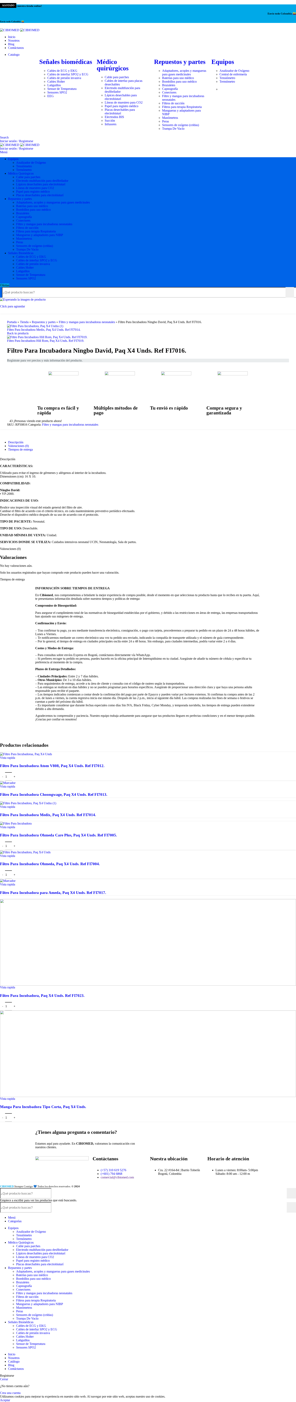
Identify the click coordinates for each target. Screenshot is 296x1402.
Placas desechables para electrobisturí (39, 195)
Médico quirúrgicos (112, 65)
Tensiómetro (24, 166)
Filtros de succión (27, 227)
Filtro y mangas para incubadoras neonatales (44, 224)
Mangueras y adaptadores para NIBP (39, 235)
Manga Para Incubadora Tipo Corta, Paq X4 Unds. (43, 1107)
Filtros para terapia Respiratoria (36, 231)
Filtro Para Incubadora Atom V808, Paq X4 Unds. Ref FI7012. (52, 766)
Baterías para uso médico (32, 206)
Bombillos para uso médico (33, 209)
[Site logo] (10, 29)
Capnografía (24, 217)
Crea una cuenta (10, 1393)
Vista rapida (7, 757)
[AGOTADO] (8, 782)
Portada (12, 322)
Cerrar (4, 1379)
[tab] (15, 442)
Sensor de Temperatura (30, 274)
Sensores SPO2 (26, 278)
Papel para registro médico (33, 191)
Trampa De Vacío (27, 249)
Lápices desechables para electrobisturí (40, 184)
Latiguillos (23, 271)
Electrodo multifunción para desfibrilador (42, 180)
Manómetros (24, 238)
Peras (19, 242)
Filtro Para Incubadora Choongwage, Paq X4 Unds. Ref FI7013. (53, 794)
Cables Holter (25, 267)
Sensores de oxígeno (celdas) (34, 246)
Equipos (222, 61)
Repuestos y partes (179, 61)
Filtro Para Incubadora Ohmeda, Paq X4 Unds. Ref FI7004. (50, 864)
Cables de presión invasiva (33, 264)
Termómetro (24, 170)
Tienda (24, 322)
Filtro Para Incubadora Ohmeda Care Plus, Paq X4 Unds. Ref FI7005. (58, 835)
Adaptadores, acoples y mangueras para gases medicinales (53, 202)
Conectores (23, 220)
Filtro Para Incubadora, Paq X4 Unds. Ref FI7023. (42, 995)
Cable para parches (28, 177)
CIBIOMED (7, 1186)
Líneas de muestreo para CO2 (35, 188)
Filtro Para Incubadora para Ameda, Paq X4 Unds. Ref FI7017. (53, 893)
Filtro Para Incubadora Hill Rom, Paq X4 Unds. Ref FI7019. (45, 340)
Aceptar (5, 1400)
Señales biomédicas (65, 61)
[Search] (290, 292)
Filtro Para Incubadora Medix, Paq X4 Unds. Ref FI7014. (44, 329)
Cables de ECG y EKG (31, 256)
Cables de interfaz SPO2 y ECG (36, 260)
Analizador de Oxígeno (31, 162)
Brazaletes (22, 213)
